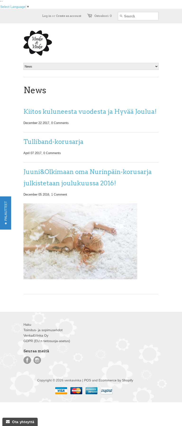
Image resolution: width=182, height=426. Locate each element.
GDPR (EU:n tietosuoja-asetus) (46, 341)
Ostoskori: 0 (103, 16)
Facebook (27, 360)
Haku (27, 324)
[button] (5, 213)
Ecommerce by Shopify (116, 380)
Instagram (37, 360)
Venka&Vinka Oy (35, 335)
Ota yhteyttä (22, 422)
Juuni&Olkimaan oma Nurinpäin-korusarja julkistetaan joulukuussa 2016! (87, 177)
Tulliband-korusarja (53, 141)
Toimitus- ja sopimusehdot (43, 330)
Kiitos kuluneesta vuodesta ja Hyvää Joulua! (90, 111)
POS (87, 380)
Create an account (68, 16)
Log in (46, 16)
